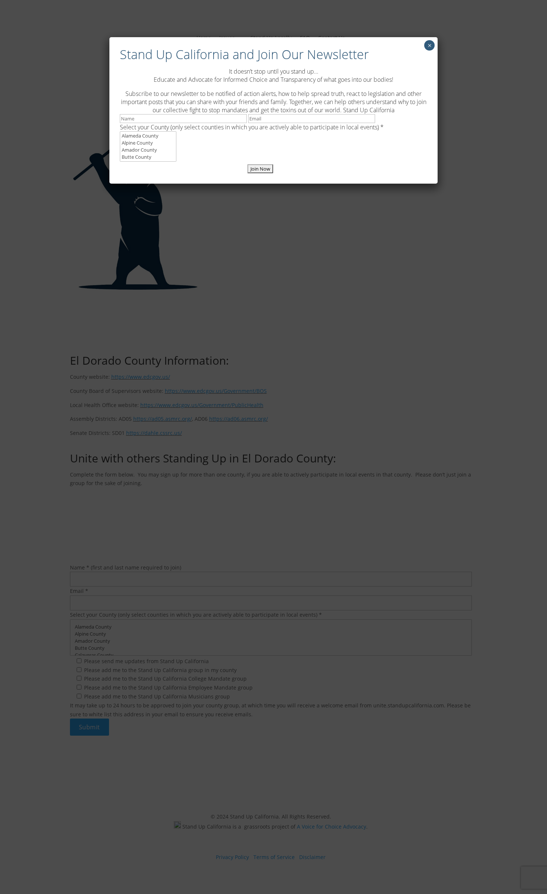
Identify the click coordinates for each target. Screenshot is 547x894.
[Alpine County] (148, 142)
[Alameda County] (148, 135)
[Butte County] (148, 157)
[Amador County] (148, 150)
